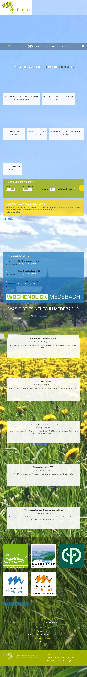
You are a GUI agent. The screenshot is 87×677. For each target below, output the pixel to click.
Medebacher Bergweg (37, 131)
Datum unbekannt (65, 189)
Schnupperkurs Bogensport (29, 281)
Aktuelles (65, 46)
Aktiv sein (39, 46)
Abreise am (28, 186)
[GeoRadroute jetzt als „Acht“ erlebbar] (43, 411)
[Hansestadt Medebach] (15, 585)
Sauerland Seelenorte (12, 166)
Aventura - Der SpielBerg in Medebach (58, 96)
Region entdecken (52, 46)
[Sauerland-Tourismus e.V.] (15, 558)
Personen (45, 189)
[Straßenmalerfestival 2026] (43, 453)
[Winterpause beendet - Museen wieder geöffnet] (43, 496)
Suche (62, 661)
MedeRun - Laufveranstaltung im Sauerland (21, 96)
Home (50, 654)
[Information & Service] (82, 45)
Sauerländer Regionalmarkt (29, 271)
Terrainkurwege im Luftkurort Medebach (66, 131)
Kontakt (51, 661)
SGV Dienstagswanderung (28, 261)
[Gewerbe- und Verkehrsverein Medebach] (43, 585)
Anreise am (10, 186)
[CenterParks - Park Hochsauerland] (71, 558)
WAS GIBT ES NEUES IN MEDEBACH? (43, 309)
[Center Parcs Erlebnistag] (43, 368)
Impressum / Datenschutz (61, 657)
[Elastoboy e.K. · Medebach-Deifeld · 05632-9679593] (7, 656)
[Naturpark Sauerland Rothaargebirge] (43, 558)
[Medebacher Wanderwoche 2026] (43, 325)
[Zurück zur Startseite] (31, 45)
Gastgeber (76, 46)
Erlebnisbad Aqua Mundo (14, 131)
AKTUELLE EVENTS (18, 255)
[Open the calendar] (19, 189)
